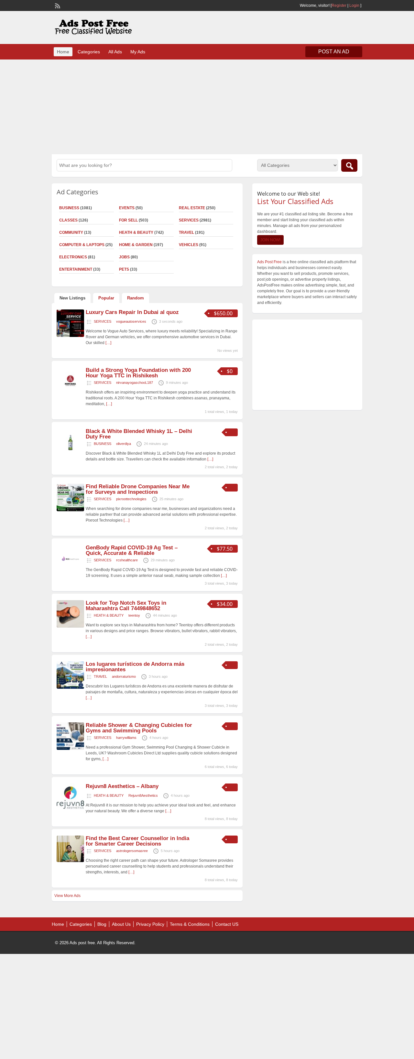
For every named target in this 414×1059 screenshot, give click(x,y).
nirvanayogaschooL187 (134, 382)
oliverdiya (123, 444)
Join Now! (270, 240)
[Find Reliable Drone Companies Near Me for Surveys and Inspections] (70, 510)
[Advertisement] (207, 106)
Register (339, 5)
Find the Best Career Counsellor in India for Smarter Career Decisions (137, 841)
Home (63, 51)
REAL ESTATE (192, 208)
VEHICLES (188, 245)
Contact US (226, 924)
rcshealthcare (127, 560)
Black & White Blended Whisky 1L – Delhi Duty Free (139, 434)
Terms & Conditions (190, 924)
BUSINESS (69, 208)
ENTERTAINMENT (75, 269)
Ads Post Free (269, 262)
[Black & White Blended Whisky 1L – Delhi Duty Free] (70, 454)
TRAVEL (186, 232)
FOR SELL (128, 220)
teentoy (134, 615)
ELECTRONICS (73, 257)
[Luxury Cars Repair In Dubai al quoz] (70, 335)
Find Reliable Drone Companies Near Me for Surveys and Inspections (138, 489)
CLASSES (68, 220)
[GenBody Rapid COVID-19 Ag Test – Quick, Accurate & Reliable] (70, 571)
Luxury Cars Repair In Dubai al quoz (132, 312)
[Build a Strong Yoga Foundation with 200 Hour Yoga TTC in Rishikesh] (70, 393)
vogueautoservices (131, 321)
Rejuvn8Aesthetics (143, 795)
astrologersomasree (132, 851)
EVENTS (127, 208)
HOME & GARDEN (136, 245)
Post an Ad (333, 51)
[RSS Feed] (57, 5)
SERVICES (189, 220)
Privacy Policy (150, 924)
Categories (89, 51)
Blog (101, 924)
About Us (121, 924)
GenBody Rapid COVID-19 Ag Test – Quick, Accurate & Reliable (132, 550)
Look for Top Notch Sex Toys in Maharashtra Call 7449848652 (126, 605)
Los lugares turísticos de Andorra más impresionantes (135, 667)
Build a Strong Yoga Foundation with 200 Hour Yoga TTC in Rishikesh (138, 373)
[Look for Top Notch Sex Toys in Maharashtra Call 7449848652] (70, 626)
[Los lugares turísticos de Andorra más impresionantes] (70, 687)
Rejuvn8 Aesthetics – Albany (122, 786)
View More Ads (67, 895)
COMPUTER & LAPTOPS (81, 245)
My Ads (137, 51)
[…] (108, 342)
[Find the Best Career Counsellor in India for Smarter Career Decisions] (70, 861)
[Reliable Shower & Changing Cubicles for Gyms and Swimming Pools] (70, 748)
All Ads (115, 51)
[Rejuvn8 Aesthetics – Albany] (70, 809)
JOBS (124, 257)
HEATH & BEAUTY (136, 232)
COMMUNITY (71, 232)
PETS (124, 269)
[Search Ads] (349, 165)
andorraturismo (124, 676)
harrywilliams (126, 738)
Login (354, 5)
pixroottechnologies (131, 499)
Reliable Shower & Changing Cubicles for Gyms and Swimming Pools (139, 728)
